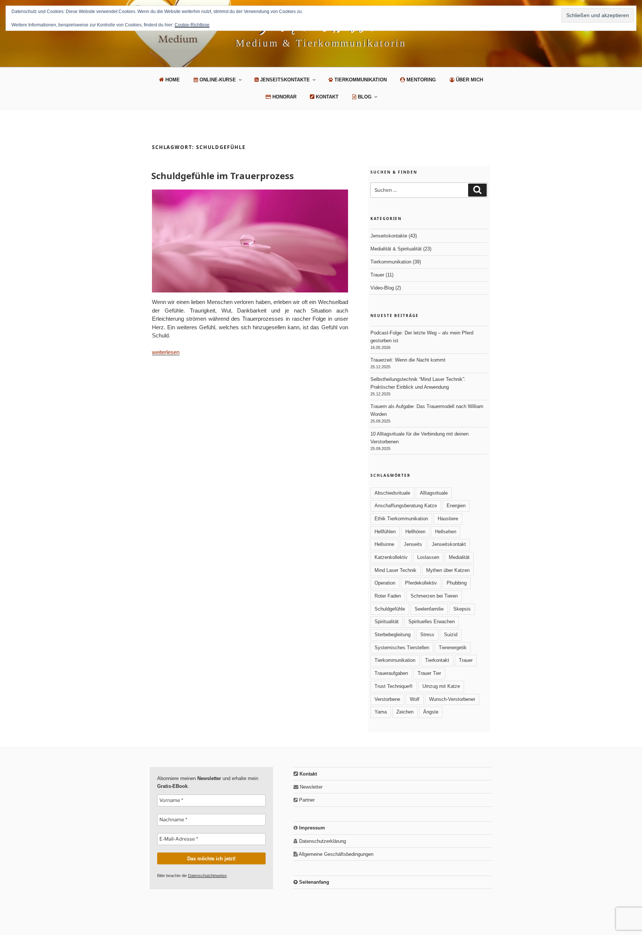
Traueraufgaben (391, 673)
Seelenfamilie (429, 609)
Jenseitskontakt (449, 544)
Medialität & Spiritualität (396, 249)
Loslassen (428, 557)
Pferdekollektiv (421, 583)
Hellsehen (445, 531)
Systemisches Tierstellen (401, 647)
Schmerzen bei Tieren (434, 596)
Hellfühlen (385, 531)
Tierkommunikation (360, 79)
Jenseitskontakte (284, 79)
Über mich (468, 79)
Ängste (430, 712)
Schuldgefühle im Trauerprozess (222, 175)
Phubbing (457, 583)
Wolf (414, 699)
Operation (384, 583)
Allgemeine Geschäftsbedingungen (335, 854)
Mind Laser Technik (395, 570)
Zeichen (405, 712)
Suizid (450, 634)
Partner (306, 800)
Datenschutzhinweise (207, 875)
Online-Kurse (217, 79)
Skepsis (462, 609)
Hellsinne (384, 544)
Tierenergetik (453, 647)
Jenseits (413, 544)
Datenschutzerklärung (322, 841)
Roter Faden (387, 596)
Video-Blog (382, 288)
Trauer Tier (429, 673)
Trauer (377, 275)
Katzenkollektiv (391, 557)
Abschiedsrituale (392, 493)
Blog (364, 97)
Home (172, 79)
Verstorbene (387, 699)
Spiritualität (386, 621)
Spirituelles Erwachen (431, 621)
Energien (456, 505)
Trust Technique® (393, 686)
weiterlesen (165, 352)
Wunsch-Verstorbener (452, 699)
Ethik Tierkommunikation (401, 518)
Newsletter (310, 787)
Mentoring (420, 79)
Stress (427, 634)
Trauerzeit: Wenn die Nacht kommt (407, 360)
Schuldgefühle (389, 609)
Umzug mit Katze (441, 686)
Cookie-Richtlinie (192, 25)
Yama (380, 712)
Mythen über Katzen (448, 570)
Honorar (283, 97)
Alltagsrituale (434, 493)
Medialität (459, 557)
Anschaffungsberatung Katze (405, 505)
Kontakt (326, 97)
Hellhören (415, 531)
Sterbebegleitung (392, 634)
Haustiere (448, 518)
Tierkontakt (437, 660)
